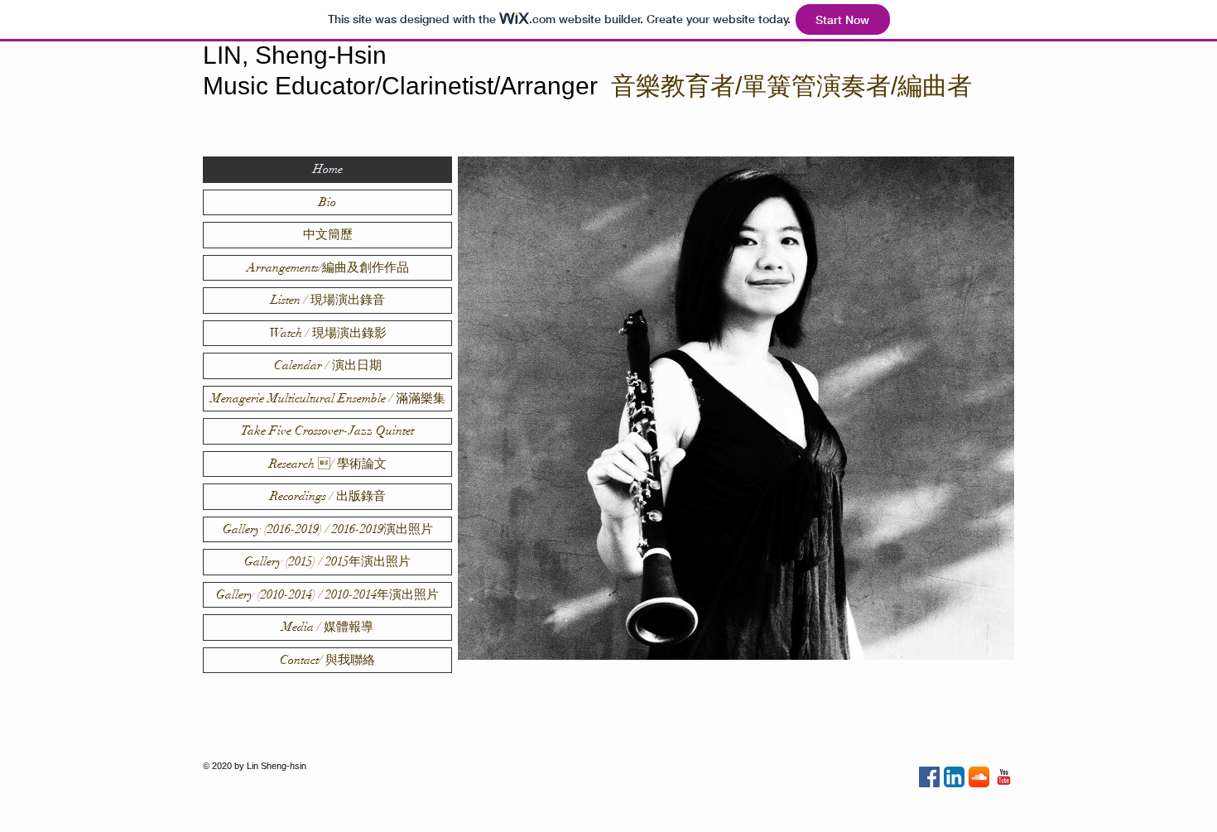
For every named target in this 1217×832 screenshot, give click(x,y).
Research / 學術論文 (328, 463)
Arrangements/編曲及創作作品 (328, 267)
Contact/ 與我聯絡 (327, 659)
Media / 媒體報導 (327, 626)
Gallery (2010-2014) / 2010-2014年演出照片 (327, 594)
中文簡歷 (328, 234)
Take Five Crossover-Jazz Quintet (327, 430)
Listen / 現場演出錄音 (328, 299)
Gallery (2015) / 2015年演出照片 (327, 561)
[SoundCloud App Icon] (979, 777)
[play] (979, 645)
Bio (327, 202)
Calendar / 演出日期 (328, 365)
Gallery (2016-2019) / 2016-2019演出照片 (328, 529)
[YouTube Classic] (1003, 777)
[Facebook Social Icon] (929, 777)
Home (328, 168)
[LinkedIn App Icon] (954, 777)
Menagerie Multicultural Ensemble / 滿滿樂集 (327, 398)
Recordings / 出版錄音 (328, 495)
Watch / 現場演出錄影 (328, 332)
